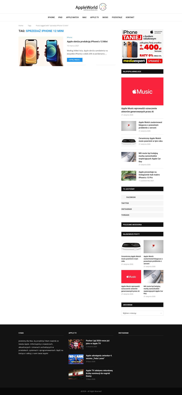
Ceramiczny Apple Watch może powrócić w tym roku (151, 139)
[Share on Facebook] (89, 65)
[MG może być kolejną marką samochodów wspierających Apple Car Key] (128, 157)
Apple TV (94, 17)
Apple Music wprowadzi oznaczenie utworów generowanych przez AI (139, 110)
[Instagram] (23, 7)
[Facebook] (20, 7)
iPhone (51, 17)
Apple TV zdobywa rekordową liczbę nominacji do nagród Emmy (99, 373)
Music (105, 17)
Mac (84, 17)
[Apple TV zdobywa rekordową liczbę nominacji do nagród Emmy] (76, 374)
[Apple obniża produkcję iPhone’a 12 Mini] (41, 51)
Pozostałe (117, 17)
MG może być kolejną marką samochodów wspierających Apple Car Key (150, 157)
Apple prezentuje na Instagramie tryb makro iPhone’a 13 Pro (149, 175)
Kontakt (130, 17)
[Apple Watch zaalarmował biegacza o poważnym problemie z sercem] (128, 126)
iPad (60, 17)
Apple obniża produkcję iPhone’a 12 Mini (87, 41)
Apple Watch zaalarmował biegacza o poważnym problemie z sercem (150, 125)
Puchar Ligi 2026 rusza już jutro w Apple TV (97, 342)
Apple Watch (72, 17)
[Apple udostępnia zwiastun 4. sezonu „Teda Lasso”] (76, 359)
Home (21, 25)
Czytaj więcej (74, 60)
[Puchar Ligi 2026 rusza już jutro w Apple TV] (76, 344)
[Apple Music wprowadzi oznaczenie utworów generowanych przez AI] (142, 91)
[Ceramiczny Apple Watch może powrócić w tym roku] (128, 142)
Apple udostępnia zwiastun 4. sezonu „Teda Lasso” (99, 356)
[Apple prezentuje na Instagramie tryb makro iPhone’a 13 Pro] (128, 176)
